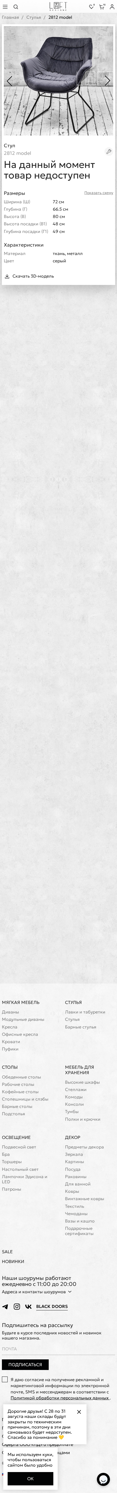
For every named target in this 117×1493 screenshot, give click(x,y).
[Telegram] (5, 1306)
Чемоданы (76, 1213)
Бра (6, 1154)
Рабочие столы (18, 1084)
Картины (74, 1161)
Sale (7, 1251)
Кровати (11, 1041)
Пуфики (10, 1049)
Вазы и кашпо (80, 1221)
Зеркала (74, 1154)
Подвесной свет (19, 1147)
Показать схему (98, 193)
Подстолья (13, 1113)
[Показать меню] (6, 6)
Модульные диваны (23, 1019)
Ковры (72, 1191)
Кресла (9, 1027)
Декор (72, 1137)
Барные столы (17, 1106)
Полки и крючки (82, 1119)
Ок (30, 1478)
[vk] (28, 1306)
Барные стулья (80, 1027)
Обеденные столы (21, 1077)
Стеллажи (76, 1089)
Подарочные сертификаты (79, 1231)
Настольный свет (20, 1169)
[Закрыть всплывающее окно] (79, 1412)
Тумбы (72, 1111)
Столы (10, 1067)
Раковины (76, 1176)
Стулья (33, 17)
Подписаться (25, 1364)
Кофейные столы (20, 1091)
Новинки (13, 1261)
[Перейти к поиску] (17, 6)
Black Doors (52, 1306)
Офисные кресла (20, 1034)
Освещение (16, 1137)
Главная (10, 17)
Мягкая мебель (20, 1002)
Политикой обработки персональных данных (60, 1397)
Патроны (11, 1189)
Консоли (74, 1104)
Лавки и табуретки (85, 1012)
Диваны (10, 1012)
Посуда (73, 1169)
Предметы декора (84, 1147)
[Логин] (112, 7)
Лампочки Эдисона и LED (24, 1179)
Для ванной (78, 1184)
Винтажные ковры (84, 1198)
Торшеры (12, 1161)
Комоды (74, 1096)
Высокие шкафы (82, 1082)
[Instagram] (16, 1306)
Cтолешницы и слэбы (25, 1099)
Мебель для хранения (79, 1069)
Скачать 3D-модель (33, 276)
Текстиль (74, 1206)
